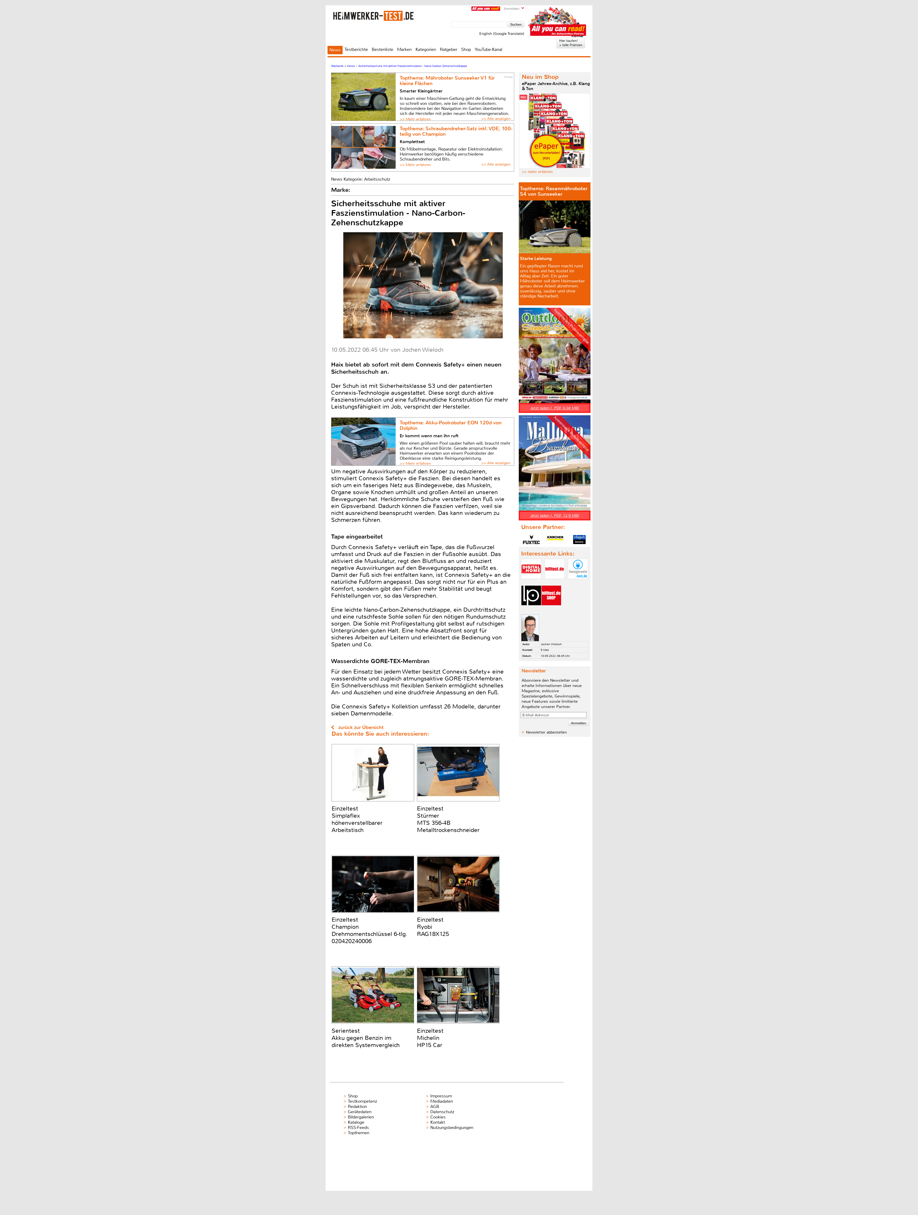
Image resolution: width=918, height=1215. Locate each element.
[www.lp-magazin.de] (531, 609)
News (335, 50)
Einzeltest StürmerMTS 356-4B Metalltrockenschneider (448, 819)
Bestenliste (382, 49)
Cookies (438, 1117)
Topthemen (358, 1133)
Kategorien (425, 49)
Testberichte (356, 49)
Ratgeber (448, 49)
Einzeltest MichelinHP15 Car (430, 1038)
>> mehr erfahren (537, 171)
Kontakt (437, 1122)
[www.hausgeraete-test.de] (578, 582)
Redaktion (357, 1106)
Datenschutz (442, 1112)
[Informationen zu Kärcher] (555, 539)
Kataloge (356, 1122)
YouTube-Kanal (488, 49)
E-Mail (545, 650)
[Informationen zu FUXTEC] (531, 539)
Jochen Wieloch (551, 644)
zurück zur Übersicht (360, 727)
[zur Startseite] (373, 16)
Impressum (441, 1096)
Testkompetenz (362, 1101)
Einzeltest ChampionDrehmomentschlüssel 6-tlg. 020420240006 (369, 930)
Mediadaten (441, 1101)
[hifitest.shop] (551, 609)
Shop (466, 49)
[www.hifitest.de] (555, 582)
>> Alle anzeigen (495, 118)
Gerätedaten (360, 1112)
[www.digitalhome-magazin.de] (531, 582)
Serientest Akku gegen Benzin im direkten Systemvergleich (366, 1038)
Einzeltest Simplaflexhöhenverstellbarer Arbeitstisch (357, 819)
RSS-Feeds (358, 1127)
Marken (404, 49)
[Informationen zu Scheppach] (579, 539)
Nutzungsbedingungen (451, 1127)
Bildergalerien (361, 1117)
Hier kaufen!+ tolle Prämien (570, 42)
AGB (434, 1106)
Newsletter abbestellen (546, 732)
